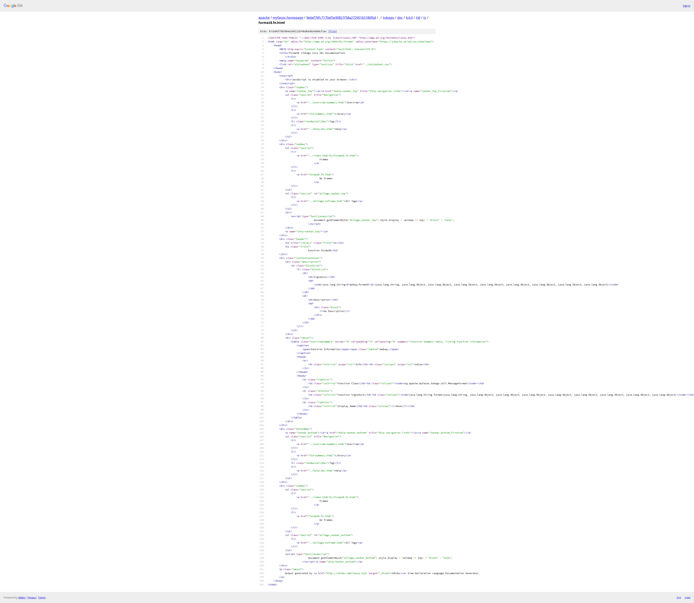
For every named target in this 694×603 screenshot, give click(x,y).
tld (418, 17)
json (687, 597)
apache (264, 17)
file (332, 31)
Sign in (686, 5)
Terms (42, 597)
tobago (388, 17)
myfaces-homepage (288, 17)
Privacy (31, 597)
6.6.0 (409, 17)
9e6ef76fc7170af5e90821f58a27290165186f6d (341, 17)
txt (679, 597)
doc (400, 17)
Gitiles (21, 597)
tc (424, 17)
